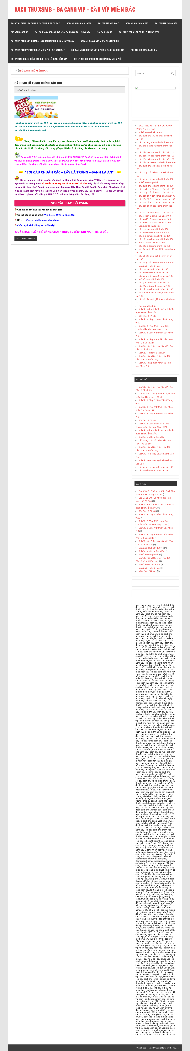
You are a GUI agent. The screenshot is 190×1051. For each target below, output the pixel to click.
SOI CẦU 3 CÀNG (104, 32)
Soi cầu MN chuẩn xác (137, 23)
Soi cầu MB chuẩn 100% (79, 23)
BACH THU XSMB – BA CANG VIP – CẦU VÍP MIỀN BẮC (74, 9)
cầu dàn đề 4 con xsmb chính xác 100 (157, 195)
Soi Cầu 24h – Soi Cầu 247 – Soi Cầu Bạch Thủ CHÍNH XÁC (62, 32)
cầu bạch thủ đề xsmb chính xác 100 (156, 189)
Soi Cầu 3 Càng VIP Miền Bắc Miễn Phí (100, 41)
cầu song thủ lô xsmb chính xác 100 (156, 179)
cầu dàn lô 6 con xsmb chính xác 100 (156, 155)
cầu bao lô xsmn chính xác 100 (38, 83)
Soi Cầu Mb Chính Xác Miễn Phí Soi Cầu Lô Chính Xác (97, 50)
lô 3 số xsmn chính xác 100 (152, 242)
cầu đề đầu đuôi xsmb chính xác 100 (156, 212)
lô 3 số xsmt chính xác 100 (151, 279)
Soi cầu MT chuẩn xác (166, 23)
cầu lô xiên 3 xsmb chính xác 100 (155, 219)
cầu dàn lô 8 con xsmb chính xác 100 (156, 158)
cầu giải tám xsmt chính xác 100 (154, 282)
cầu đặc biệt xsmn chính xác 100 (154, 245)
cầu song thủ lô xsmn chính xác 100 (156, 262)
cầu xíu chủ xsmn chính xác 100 (154, 232)
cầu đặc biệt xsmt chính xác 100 (154, 285)
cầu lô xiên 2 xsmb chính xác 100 (155, 215)
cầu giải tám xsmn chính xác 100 (155, 235)
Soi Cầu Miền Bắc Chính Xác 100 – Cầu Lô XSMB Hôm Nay (39, 59)
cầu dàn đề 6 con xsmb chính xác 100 (157, 199)
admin (33, 90)
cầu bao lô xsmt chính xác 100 (153, 269)
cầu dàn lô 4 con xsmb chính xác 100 (156, 152)
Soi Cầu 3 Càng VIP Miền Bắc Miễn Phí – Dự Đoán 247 (38, 50)
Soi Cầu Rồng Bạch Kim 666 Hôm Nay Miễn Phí (97, 59)
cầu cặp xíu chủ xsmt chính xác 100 (156, 289)
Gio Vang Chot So (19, 32)
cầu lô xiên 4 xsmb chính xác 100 (155, 222)
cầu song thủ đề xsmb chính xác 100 (156, 192)
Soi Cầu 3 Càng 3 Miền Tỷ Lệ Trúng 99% (139, 32)
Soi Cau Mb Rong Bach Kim (144, 50)
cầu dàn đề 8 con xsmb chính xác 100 (157, 202)
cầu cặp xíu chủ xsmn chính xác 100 (156, 239)
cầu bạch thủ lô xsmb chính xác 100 (156, 185)
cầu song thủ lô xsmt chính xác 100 (156, 275)
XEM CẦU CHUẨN (147, 571)
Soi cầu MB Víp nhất (108, 23)
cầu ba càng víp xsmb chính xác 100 (156, 142)
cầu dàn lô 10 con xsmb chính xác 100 (157, 162)
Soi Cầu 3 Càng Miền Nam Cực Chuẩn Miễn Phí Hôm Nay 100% (42, 41)
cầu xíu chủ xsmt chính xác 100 (154, 272)
